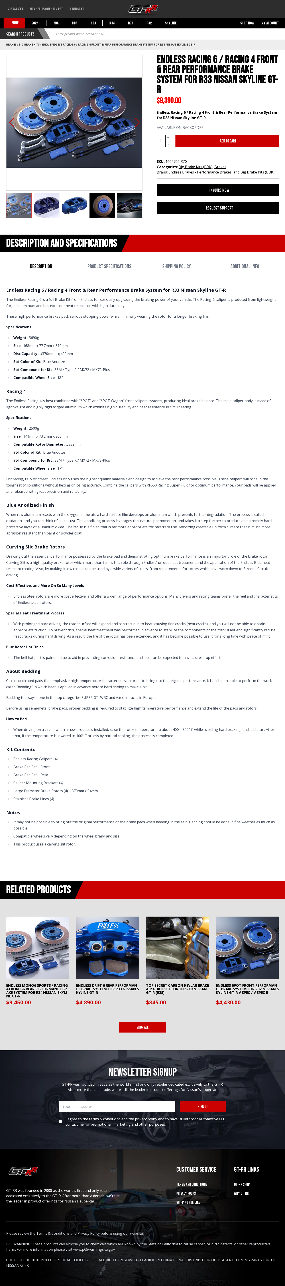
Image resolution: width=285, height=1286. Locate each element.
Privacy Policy (186, 1193)
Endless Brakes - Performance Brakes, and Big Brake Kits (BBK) (221, 172)
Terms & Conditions (52, 1233)
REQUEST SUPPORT (219, 207)
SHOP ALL (142, 1027)
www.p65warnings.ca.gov (94, 1249)
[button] (12, 123)
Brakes (11, 44)
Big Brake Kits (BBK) (33, 44)
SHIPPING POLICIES (188, 1202)
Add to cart (228, 140)
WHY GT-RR (241, 1193)
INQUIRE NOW (220, 190)
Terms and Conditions (191, 1184)
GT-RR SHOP (242, 1184)
